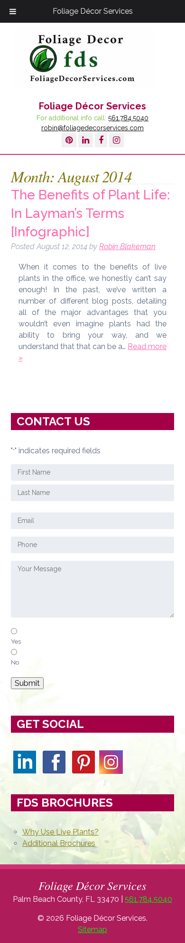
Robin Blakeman (127, 246)
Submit (27, 683)
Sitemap (92, 929)
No (15, 662)
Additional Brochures (58, 843)
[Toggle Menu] (13, 11)
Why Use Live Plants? (60, 831)
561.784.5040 (128, 118)
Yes (16, 641)
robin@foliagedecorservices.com (92, 128)
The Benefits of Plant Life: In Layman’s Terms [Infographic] (90, 213)
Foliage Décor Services (93, 11)
